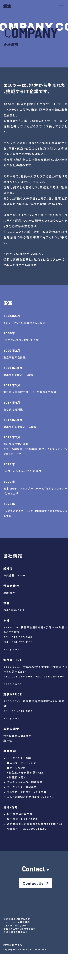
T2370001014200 (34, 828)
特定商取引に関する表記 (16, 919)
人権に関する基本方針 (15, 932)
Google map (12, 649)
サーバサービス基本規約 (16, 922)
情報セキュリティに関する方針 (19, 929)
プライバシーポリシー (15, 925)
